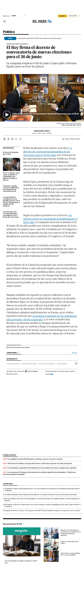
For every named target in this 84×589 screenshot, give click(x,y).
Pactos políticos (62, 364)
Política (9, 32)
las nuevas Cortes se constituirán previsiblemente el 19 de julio (50, 219)
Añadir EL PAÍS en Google (72, 139)
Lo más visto (8, 484)
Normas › (75, 353)
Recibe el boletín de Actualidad (20, 347)
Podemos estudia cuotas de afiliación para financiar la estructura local (11, 188)
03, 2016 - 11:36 (44, 133)
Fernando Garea (42, 131)
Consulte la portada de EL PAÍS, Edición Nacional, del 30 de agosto (39, 38)
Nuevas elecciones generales (17, 44)
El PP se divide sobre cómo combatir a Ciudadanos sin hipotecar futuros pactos (11, 176)
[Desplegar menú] (4, 21)
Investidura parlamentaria (46, 364)
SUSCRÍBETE (62, 16)
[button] (42, 97)
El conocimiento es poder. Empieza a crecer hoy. (21, 562)
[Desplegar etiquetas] (76, 363)
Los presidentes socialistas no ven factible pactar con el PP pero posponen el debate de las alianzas (11, 202)
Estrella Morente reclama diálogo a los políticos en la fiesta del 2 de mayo (11, 214)
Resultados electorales (29, 364)
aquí (51, 374)
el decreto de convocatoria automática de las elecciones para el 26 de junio (47, 151)
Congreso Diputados (13, 364)
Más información (11, 374)
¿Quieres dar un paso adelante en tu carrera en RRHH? (70, 554)
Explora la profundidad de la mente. (69, 542)
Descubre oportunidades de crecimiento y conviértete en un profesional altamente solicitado (70, 532)
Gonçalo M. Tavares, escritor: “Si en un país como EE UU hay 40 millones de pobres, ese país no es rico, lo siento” (42, 510)
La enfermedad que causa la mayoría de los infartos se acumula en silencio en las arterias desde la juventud (41, 494)
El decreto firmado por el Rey (10, 153)
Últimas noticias (9, 455)
